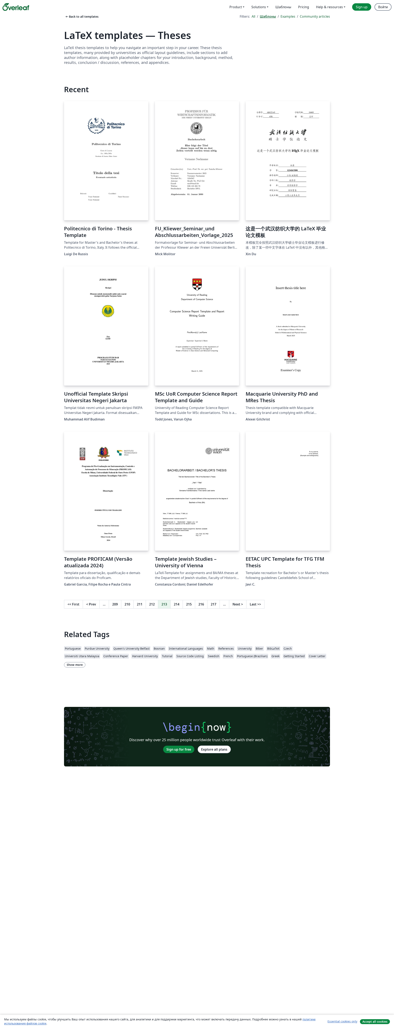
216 (201, 604)
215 (189, 604)
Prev (91, 604)
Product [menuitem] (235, 7)
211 (139, 604)
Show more (75, 665)
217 (213, 604)
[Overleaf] (15, 7)
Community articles (315, 16)
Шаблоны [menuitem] (283, 7)
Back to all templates (81, 16)
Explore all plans (214, 749)
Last (255, 604)
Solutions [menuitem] (258, 7)
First (73, 604)
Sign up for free (178, 749)
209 (115, 604)
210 (127, 604)
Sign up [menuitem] (362, 7)
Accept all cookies (374, 1021)
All (253, 16)
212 (152, 604)
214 (176, 604)
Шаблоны (268, 16)
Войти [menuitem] (383, 7)
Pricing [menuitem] (303, 7)
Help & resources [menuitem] (329, 7)
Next (238, 604)
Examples (288, 16)
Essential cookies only (342, 1021)
